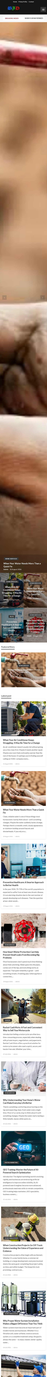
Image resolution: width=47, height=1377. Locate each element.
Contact (31, 2)
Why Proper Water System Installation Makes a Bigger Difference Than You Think (22, 1322)
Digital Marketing (11, 1162)
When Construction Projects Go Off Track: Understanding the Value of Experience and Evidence (23, 1248)
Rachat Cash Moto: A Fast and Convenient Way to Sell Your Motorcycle (22, 1029)
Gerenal (7, 1020)
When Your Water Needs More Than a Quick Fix (35, 18)
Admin (6, 569)
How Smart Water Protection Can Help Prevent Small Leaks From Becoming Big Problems (35, 626)
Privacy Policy (22, 2)
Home (15, 2)
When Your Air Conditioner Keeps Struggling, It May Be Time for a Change (12, 591)
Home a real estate (11, 1238)
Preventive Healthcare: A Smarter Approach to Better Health (11, 626)
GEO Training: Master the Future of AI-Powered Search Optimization (21, 1171)
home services (11, 559)
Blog (12, 616)
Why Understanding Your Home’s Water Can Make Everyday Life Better (21, 1101)
